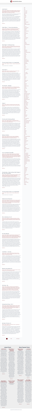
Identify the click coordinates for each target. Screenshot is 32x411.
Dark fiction (15, 28)
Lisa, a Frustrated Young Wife (7, 152)
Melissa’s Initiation (5, 135)
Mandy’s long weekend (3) (7, 268)
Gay (19, 87)
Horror (19, 46)
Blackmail (16, 236)
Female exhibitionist (26, 61)
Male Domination (17, 235)
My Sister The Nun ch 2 (6, 323)
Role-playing (25, 138)
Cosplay (25, 34)
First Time (17, 120)
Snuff (24, 146)
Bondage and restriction (11, 288)
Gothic (25, 74)
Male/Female (25, 101)
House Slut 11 (4, 69)
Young (25, 183)
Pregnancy (25, 130)
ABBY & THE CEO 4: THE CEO (20, 380)
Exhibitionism (3, 29)
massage (18, 154)
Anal (9, 28)
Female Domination (13, 287)
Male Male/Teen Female (27, 99)
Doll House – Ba (5, 285)
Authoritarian (12, 28)
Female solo (3, 154)
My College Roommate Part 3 (28, 380)
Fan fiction (18, 218)
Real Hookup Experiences (27, 136)
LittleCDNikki (25, 91)
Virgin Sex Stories (26, 174)
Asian (24, 9)
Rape (24, 135)
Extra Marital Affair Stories (27, 52)
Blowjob (13, 10)
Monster (25, 111)
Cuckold (25, 36)
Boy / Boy (11, 87)
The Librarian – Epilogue (6, 85)
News (24, 117)
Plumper (3, 254)
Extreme (3, 235)
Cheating (15, 10)
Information (25, 83)
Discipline (18, 28)
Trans (24, 166)
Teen (7, 12)
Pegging (25, 126)
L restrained (28, 349)
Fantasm (17, 46)
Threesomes (25, 163)
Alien (24, 7)
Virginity (4, 308)
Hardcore (18, 287)
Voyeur (25, 176)
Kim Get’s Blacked (5, 233)
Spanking (12, 175)
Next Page (18, 338)
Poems (25, 129)
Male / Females (9, 154)
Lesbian (17, 289)
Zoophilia (25, 184)
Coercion (16, 305)
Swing (24, 149)
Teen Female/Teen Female (16, 202)
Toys (10, 155)
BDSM (24, 14)
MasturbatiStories (26, 108)
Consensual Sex (18, 10)
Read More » (3, 23)
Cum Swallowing (15, 87)
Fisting (3, 105)
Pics (24, 127)
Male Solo (25, 100)
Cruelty (19, 305)
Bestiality (25, 15)
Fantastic (25, 56)
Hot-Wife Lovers (26, 80)
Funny (24, 70)
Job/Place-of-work (13, 289)
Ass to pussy (13, 201)
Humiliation (8, 29)
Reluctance (3, 47)
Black (13, 236)
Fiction (6, 29)
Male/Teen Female (4, 12)
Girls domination (26, 73)
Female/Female (16, 136)
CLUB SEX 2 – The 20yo (6, 251)
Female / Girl (6, 202)
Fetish (24, 64)
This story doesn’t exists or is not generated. (10, 62)
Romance (3, 87)
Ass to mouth (10, 201)
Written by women (9, 236)
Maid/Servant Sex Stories (27, 93)
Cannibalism (25, 28)
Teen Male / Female (26, 156)
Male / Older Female (14, 154)
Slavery (25, 145)
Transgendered (15, 175)
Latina (24, 89)
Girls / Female (25, 72)
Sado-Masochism (26, 140)
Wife (17, 155)
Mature (6, 155)
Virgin (24, 173)
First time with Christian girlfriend (8, 119)
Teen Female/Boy (26, 154)
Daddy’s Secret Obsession (7, 198)
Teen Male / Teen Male (7, 87)
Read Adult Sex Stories (17, 1)
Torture (25, 164)
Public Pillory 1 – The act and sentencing (9, 27)
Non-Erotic (25, 119)
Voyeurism (15, 155)
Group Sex (7, 71)
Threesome (10, 63)
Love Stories (25, 92)
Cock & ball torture (17, 201)
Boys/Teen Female (15, 104)
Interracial (13, 235)
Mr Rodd (25, 112)
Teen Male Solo (26, 158)
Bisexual (25, 17)
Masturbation (3, 155)
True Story (12, 155)
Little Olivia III (4, 9)
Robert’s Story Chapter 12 (20, 349)
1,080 (11, 338)
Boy (24, 25)
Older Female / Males (26, 121)
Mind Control (7, 290)
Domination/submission (12, 174)
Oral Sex (8, 155)
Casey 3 (3, 103)
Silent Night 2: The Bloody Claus (8, 44)
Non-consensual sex (26, 118)
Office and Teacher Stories (27, 120)
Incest (24, 82)
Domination (25, 43)
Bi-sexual (10, 10)
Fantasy (5, 71)
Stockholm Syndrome (26, 148)
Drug (24, 45)
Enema (25, 46)
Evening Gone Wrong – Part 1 (7, 304)
